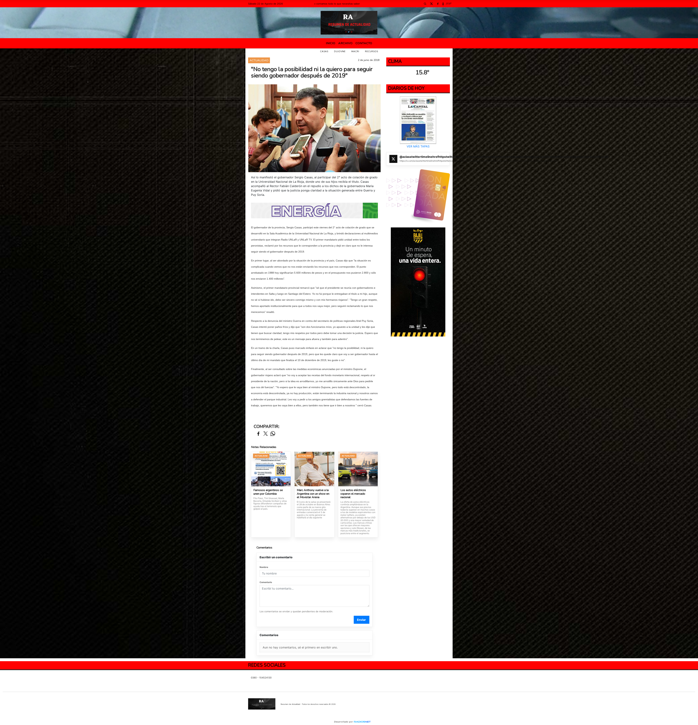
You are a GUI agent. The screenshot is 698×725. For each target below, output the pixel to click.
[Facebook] (438, 4)
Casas (324, 51)
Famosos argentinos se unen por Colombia (268, 492)
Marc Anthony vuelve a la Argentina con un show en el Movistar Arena (313, 493)
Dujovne (340, 51)
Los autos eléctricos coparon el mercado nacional (353, 493)
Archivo (345, 43)
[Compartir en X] (265, 434)
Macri (355, 51)
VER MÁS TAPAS (418, 146)
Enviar (361, 620)
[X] (431, 4)
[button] (425, 4)
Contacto (364, 43)
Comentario (266, 582)
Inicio (330, 43)
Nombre (264, 567)
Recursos (371, 51)
